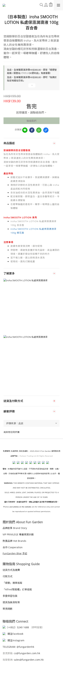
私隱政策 (14, 451)
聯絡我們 (31, 120)
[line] (24, 130)
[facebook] (31, 130)
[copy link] (45, 130)
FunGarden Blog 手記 (15, 553)
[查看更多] (31, 86)
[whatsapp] (38, 130)
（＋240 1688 (17, 627)
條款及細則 (23, 451)
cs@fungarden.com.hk (26, 653)
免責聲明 (6, 451)
